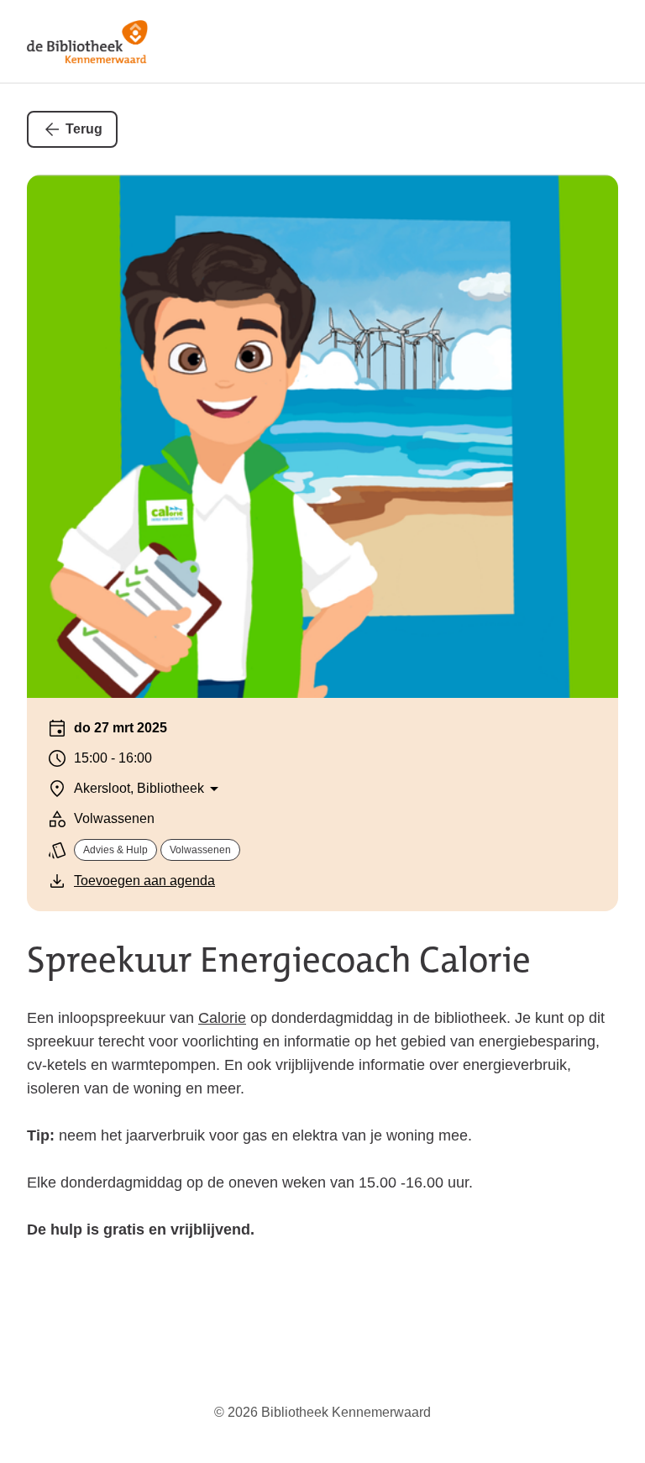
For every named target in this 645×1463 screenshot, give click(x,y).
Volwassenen (200, 850)
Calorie (222, 1017)
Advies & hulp (115, 850)
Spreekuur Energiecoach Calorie (279, 959)
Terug (84, 129)
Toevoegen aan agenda (144, 880)
